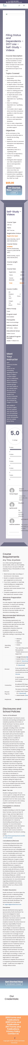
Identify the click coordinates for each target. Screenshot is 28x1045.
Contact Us (13, 1033)
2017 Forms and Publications (13, 1027)
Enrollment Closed (16, 191)
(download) (21, 665)
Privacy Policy (13, 1031)
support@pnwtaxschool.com (13, 904)
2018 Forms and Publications (13, 1023)
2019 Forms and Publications (13, 1018)
